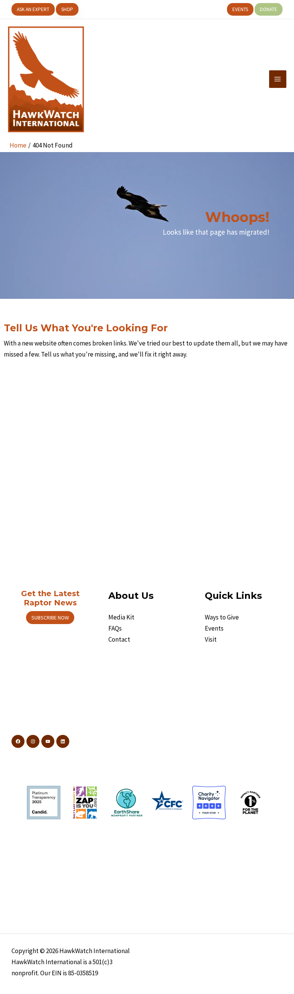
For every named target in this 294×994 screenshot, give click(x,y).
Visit (211, 639)
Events (214, 628)
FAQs (115, 628)
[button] (33, 9)
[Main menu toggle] (278, 79)
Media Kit (121, 617)
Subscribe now (50, 617)
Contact (119, 639)
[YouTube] (47, 741)
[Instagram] (32, 741)
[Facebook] (17, 741)
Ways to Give (222, 617)
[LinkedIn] (62, 741)
